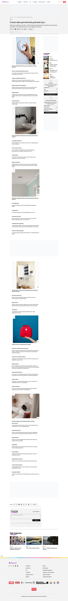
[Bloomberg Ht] (30, 583)
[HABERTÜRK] (64, 2)
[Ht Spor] (22, 583)
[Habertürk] (11, 583)
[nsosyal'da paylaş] (15, 29)
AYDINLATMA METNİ (47, 576)
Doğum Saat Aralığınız (48, 108)
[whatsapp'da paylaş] (20, 29)
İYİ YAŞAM (28, 572)
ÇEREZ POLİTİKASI (46, 574)
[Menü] (61, 2)
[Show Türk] (54, 583)
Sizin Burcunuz (46, 87)
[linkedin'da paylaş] (18, 29)
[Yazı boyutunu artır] (27, 29)
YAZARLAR (28, 566)
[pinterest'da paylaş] (25, 29)
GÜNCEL (27, 576)
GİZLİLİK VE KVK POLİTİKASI (48, 572)
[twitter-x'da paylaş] (13, 29)
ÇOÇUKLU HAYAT (29, 574)
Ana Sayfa (11, 17)
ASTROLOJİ (28, 568)
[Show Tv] (51, 583)
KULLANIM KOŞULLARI (47, 570)
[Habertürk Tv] (17, 583)
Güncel (15, 17)
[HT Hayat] (34, 563)
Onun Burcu (46, 90)
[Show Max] (58, 583)
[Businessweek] (42, 583)
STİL (26, 570)
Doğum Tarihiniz (47, 105)
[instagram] (13, 566)
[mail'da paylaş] (22, 29)
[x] (11, 566)
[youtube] (15, 566)
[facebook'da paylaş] (10, 29)
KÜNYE (44, 566)
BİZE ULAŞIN (45, 568)
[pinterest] (17, 566)
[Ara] (59, 2)
